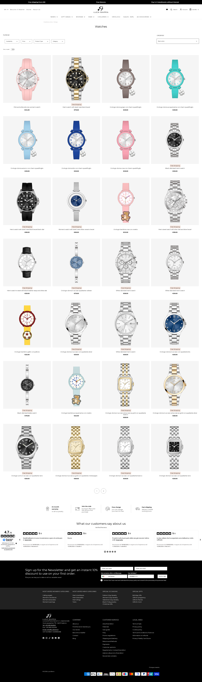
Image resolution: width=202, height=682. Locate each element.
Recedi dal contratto (110, 656)
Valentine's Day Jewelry (111, 600)
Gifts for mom (137, 602)
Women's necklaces (49, 597)
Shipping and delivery (110, 638)
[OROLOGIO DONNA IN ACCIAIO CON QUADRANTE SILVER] (76, 324)
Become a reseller (79, 632)
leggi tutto (28, 540)
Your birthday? (132, 573)
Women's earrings (49, 602)
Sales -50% (128, 17)
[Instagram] (46, 638)
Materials (106, 627)
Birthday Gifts (137, 595)
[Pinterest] (52, 638)
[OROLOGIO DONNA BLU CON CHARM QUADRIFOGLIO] (76, 140)
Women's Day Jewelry (110, 597)
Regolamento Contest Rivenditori (114, 650)
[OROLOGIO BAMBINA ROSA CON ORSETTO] (126, 201)
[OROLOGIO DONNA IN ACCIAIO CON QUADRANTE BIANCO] (126, 448)
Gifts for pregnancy (139, 597)
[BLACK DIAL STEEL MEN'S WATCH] (175, 140)
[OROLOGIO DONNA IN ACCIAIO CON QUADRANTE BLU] (175, 324)
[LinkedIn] (59, 638)
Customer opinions (109, 647)
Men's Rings (77, 600)
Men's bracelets (78, 597)
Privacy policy (137, 627)
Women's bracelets (49, 600)
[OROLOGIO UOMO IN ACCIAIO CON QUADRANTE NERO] (27, 448)
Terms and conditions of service (143, 632)
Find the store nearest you (81, 627)
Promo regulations (109, 635)
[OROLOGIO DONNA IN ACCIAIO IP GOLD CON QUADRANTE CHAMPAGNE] (76, 448)
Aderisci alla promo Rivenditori (113, 653)
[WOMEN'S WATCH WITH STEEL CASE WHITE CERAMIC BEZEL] (76, 201)
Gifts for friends (138, 600)
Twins (74, 602)
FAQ (104, 632)
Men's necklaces (78, 595)
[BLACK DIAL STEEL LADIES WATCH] (27, 385)
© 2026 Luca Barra (48, 671)
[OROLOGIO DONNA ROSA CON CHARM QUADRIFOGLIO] (126, 140)
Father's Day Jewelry (110, 595)
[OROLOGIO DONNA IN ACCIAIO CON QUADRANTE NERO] (175, 448)
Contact (75, 635)
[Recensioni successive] (200, 539)
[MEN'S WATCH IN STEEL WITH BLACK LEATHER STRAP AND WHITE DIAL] (27, 262)
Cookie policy (137, 630)
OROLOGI (116, 17)
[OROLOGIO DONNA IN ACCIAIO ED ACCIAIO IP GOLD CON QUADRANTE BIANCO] (126, 385)
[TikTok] (49, 638)
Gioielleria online (48, 22)
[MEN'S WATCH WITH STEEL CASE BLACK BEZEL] (76, 79)
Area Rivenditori (108, 624)
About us (36, 9)
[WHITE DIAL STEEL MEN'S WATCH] (126, 262)
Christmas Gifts (108, 604)
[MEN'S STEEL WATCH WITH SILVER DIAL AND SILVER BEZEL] (175, 201)
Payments (106, 644)
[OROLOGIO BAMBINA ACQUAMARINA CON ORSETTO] (76, 385)
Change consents (154, 667)
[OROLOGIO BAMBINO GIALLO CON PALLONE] (27, 324)
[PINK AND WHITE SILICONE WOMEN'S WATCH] (27, 79)
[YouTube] (55, 638)
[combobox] (104, 576)
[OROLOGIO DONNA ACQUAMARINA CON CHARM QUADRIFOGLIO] (175, 79)
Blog (74, 638)
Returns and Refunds (110, 641)
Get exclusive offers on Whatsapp (111, 573)
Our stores (76, 630)
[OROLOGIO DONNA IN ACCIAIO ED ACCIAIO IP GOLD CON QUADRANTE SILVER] (175, 385)
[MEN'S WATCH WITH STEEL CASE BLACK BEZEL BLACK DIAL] (27, 201)
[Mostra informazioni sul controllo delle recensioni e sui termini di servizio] (16, 543)
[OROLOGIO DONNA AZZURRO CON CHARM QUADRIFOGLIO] (27, 140)
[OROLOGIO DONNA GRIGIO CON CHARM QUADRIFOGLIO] (126, 79)
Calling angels (47, 595)
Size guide (106, 630)
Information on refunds (140, 635)
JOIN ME (162, 576)
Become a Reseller (17, 9)
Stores (28, 9)
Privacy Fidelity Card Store (142, 638)
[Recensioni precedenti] (19, 539)
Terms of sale (137, 624)
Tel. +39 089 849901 (49, 625)
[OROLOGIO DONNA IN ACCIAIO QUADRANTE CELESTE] (76, 262)
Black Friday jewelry (109, 602)
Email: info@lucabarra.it (50, 629)
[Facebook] (43, 638)
